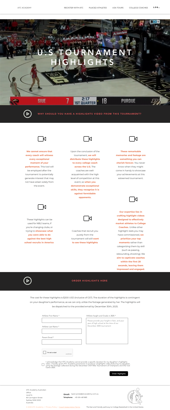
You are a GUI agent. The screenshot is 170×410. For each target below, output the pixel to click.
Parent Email (47, 337)
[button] (118, 7)
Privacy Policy (51, 407)
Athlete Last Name (50, 327)
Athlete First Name (50, 316)
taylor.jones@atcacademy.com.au (85, 394)
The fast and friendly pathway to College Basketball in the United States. (115, 407)
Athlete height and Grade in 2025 (100, 316)
